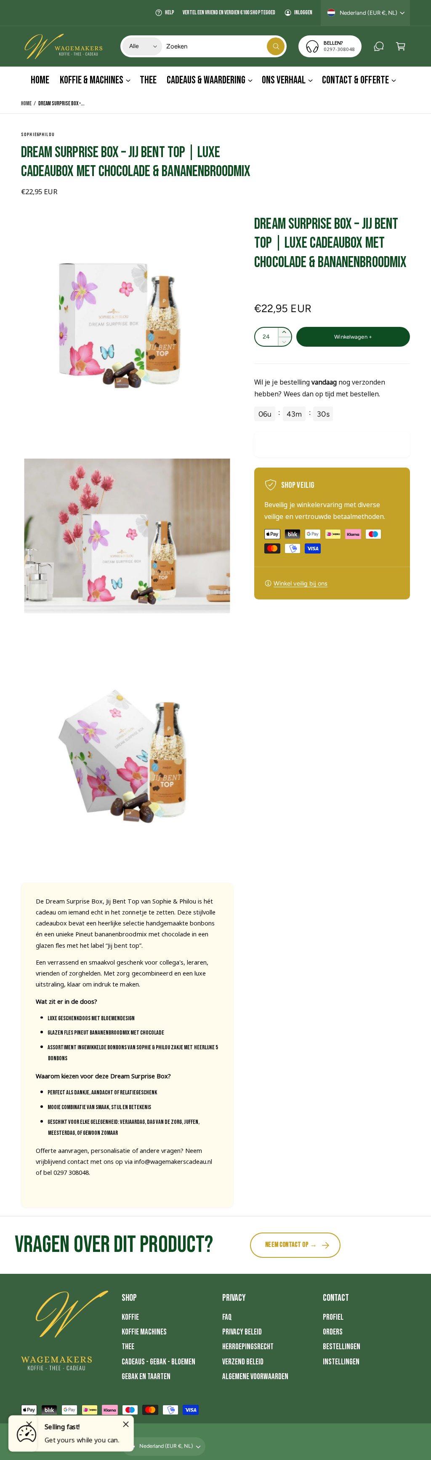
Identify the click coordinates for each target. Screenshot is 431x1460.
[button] (401, 46)
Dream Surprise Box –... (61, 103)
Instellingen (341, 1362)
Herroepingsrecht (248, 1347)
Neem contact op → (291, 1245)
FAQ (227, 1317)
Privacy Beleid (242, 1332)
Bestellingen (341, 1347)
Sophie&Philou (38, 134)
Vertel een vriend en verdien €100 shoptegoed (229, 12)
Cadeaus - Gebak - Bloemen (158, 1362)
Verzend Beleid (242, 1362)
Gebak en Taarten (146, 1377)
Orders (333, 1332)
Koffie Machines (144, 1332)
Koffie (130, 1317)
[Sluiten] (125, 1424)
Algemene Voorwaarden (255, 1377)
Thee (128, 1347)
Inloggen (303, 12)
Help (169, 12)
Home (26, 103)
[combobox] (225, 46)
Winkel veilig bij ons (300, 583)
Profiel (333, 1317)
